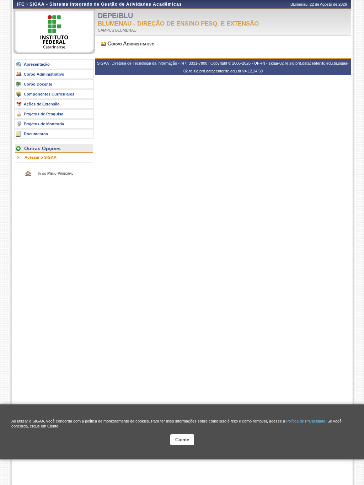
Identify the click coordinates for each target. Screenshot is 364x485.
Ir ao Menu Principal (55, 173)
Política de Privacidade (305, 421)
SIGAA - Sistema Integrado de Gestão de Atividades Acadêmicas (106, 4)
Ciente (182, 439)
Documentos (36, 134)
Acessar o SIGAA (41, 157)
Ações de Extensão (42, 104)
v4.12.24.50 (252, 71)
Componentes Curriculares (49, 94)
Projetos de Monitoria (44, 124)
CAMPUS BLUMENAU (117, 30)
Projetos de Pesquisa (43, 114)
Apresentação (37, 64)
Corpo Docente (38, 84)
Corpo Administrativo (44, 74)
